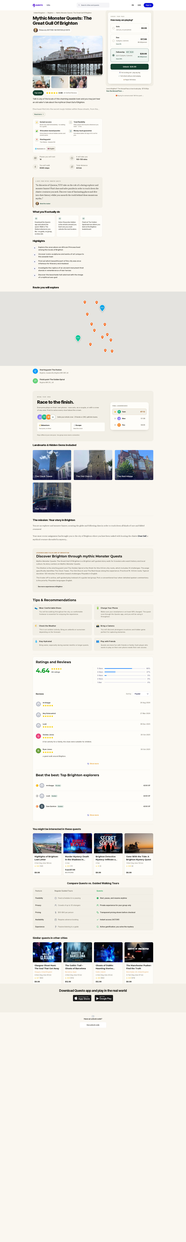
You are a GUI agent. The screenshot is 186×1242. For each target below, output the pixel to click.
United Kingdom (39, 13)
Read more (38, 114)
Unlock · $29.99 (129, 67)
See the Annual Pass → (115, 91)
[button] (67, 55)
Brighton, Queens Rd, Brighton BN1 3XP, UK (54, 373)
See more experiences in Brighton (50, 586)
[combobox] (94, 5)
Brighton (50, 13)
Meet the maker (45, 203)
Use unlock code (93, 1025)
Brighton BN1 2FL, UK (47, 382)
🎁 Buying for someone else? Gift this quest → (130, 95)
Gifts (48, 5)
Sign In (148, 5)
